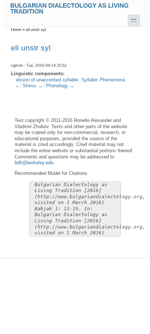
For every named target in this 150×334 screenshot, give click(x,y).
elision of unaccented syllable (47, 79)
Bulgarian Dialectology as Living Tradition (69, 8)
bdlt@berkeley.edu (34, 162)
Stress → (33, 85)
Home (16, 29)
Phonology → (60, 85)
